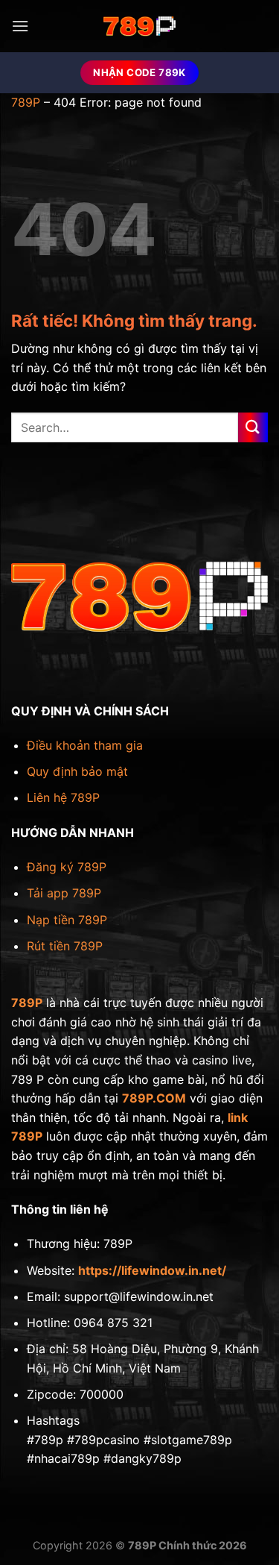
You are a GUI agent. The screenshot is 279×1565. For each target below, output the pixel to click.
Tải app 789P (64, 892)
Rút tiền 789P (65, 945)
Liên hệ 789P (63, 797)
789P (25, 102)
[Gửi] (253, 427)
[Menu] (20, 25)
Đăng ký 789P (66, 866)
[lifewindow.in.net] (139, 26)
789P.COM (154, 1098)
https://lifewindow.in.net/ (152, 1270)
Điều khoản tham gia (85, 745)
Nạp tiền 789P (67, 919)
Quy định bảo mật (77, 771)
